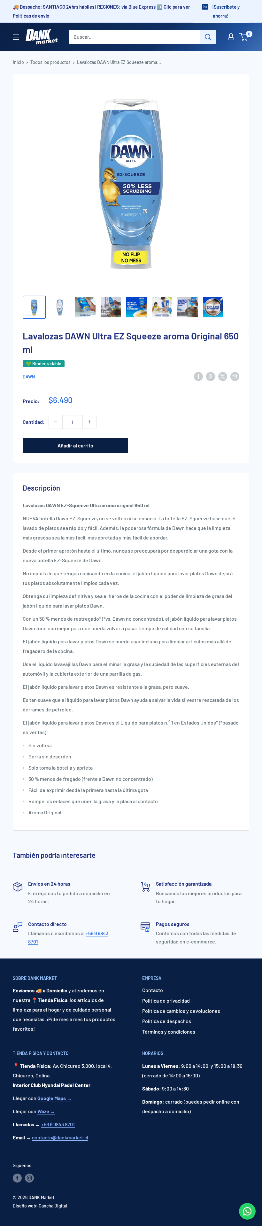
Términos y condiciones (168, 1031)
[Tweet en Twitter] (222, 376)
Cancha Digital (53, 1205)
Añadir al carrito (75, 445)
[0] (244, 37)
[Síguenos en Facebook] (17, 1177)
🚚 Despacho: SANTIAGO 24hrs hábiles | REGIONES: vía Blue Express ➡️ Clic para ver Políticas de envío (101, 11)
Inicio (18, 62)
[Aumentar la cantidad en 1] (89, 422)
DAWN (29, 376)
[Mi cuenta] (231, 36)
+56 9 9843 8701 (58, 1124)
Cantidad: (34, 422)
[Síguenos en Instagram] (29, 1177)
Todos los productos (50, 62)
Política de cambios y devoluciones (181, 1011)
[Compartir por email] (234, 376)
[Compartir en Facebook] (198, 376)
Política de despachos (166, 1021)
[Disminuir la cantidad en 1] (55, 422)
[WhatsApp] (247, 1211)
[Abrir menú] (16, 37)
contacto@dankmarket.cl (60, 1137)
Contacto (152, 990)
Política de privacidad (166, 1000)
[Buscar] (208, 37)
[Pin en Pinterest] (210, 376)
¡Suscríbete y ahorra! (226, 11)
